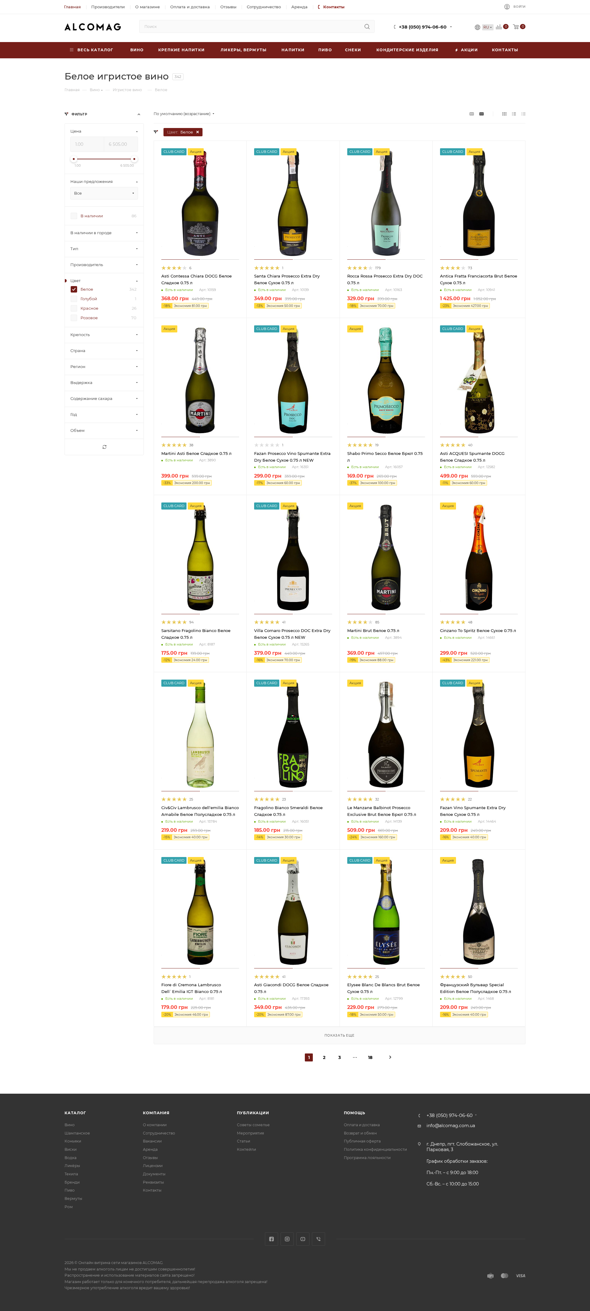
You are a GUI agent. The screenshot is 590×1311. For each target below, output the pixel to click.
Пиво (70, 1190)
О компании (155, 1125)
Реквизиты (153, 1182)
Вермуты (73, 1198)
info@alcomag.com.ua (451, 1125)
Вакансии (152, 1141)
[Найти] (367, 26)
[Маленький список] (471, 113)
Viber (318, 1239)
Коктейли (246, 1149)
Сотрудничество (159, 1133)
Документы (154, 1174)
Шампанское (77, 1133)
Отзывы (150, 1157)
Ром (69, 1206)
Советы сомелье (253, 1125)
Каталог (75, 1113)
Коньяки (73, 1141)
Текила (71, 1174)
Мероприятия (250, 1133)
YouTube (302, 1239)
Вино (70, 1125)
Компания (156, 1113)
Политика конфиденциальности (375, 1149)
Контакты (152, 1190)
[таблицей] (523, 113)
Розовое (89, 318)
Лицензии (153, 1165)
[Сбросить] (104, 447)
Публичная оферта (362, 1141)
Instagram (287, 1239)
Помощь (354, 1113)
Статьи (243, 1141)
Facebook (271, 1239)
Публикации (253, 1113)
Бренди (72, 1182)
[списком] (514, 113)
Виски (71, 1149)
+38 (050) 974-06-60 (422, 27)
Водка (71, 1157)
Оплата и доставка (362, 1125)
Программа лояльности (367, 1157)
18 (370, 1057)
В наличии (92, 216)
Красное (89, 308)
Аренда (150, 1149)
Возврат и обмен (360, 1133)
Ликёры (72, 1165)
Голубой (89, 299)
